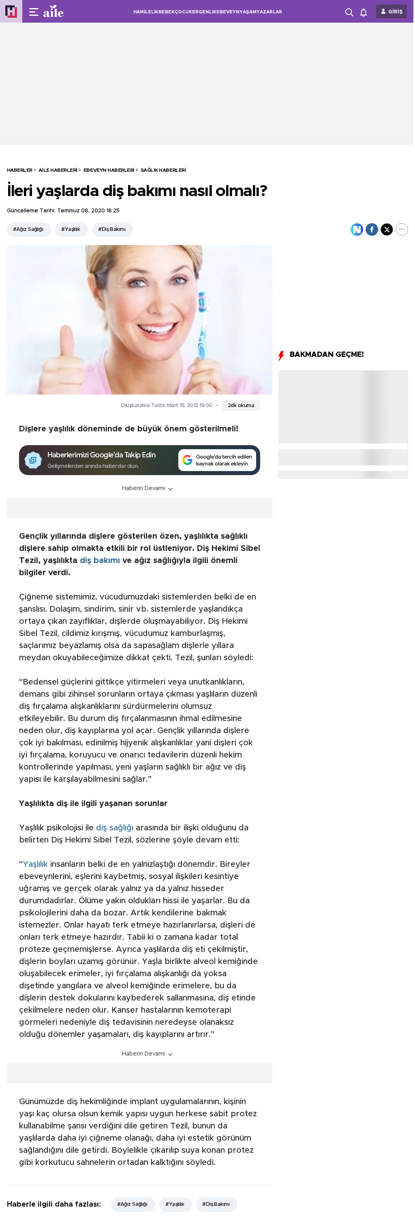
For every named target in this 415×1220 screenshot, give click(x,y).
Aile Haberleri (58, 170)
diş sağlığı (114, 828)
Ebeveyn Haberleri (109, 170)
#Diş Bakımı (111, 229)
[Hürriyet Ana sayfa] (11, 11)
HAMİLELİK (145, 12)
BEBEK (166, 12)
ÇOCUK (183, 12)
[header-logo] (69, 11)
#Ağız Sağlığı (28, 229)
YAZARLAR (269, 12)
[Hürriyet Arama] (350, 11)
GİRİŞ (395, 12)
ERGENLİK (204, 12)
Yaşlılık (35, 864)
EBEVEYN (228, 12)
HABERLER (19, 170)
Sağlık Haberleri (163, 170)
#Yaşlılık (70, 229)
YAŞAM (248, 12)
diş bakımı (100, 561)
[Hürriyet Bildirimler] (365, 11)
